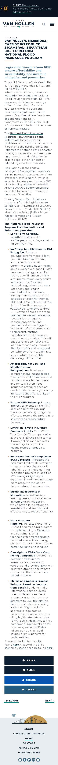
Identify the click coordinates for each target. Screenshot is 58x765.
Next (48, 700)
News (29, 738)
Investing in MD (29, 752)
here (16, 644)
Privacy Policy (29, 748)
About (29, 729)
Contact (28, 743)
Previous (12, 700)
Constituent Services (29, 733)
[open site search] (44, 24)
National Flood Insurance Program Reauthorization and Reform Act (24, 136)
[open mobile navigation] (52, 24)
